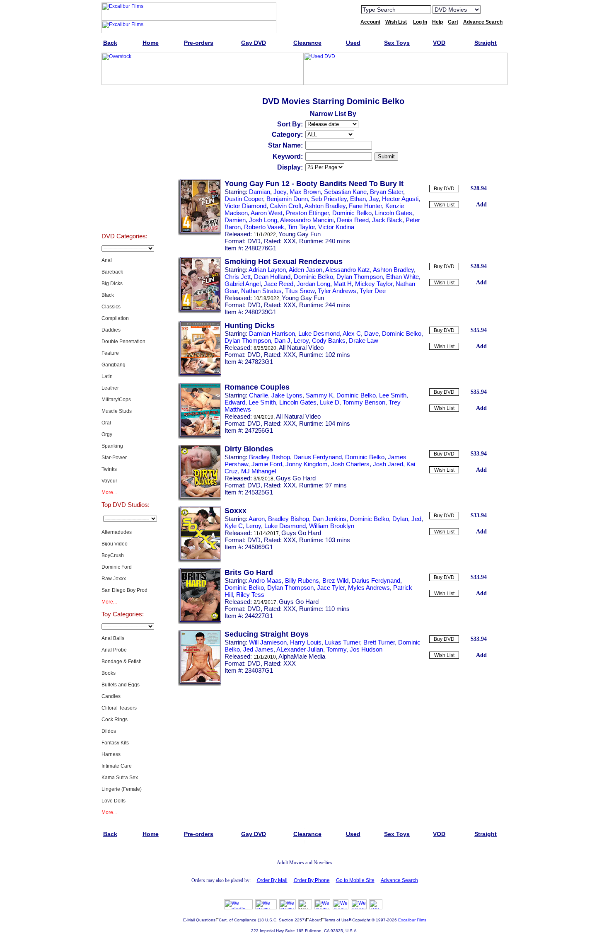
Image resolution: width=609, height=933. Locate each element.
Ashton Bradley (325, 205)
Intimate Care (117, 766)
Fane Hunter (365, 205)
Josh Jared (388, 464)
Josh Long (263, 219)
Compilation (115, 318)
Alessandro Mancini (307, 219)
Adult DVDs (124, 108)
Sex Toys (124, 212)
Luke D (329, 402)
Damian (259, 191)
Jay (374, 198)
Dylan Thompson (359, 276)
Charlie (258, 395)
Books (109, 673)
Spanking (112, 446)
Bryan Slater (386, 191)
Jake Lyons (286, 395)
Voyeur (109, 481)
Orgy (107, 434)
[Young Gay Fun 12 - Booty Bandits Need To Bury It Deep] (200, 234)
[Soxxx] (200, 561)
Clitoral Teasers (119, 708)
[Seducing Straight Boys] (200, 684)
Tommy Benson (364, 402)
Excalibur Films (412, 920)
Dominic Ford (117, 567)
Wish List (444, 205)
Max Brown (305, 191)
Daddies (111, 330)
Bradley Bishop (269, 456)
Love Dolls (114, 801)
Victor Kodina (336, 226)
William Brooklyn (331, 525)
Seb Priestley (329, 198)
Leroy (301, 340)
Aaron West (267, 212)
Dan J (282, 340)
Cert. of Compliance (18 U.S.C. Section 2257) (262, 920)
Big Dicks (112, 283)
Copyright (361, 920)
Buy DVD (444, 188)
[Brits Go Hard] (200, 622)
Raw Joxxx (114, 579)
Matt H (343, 283)
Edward (235, 402)
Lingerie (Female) (122, 789)
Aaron (257, 518)
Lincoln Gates (393, 212)
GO (492, 9)
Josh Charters (350, 464)
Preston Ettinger (307, 212)
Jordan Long (313, 283)
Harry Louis (305, 642)
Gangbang (114, 365)
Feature (110, 353)
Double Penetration (123, 341)
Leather (110, 388)
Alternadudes (117, 532)
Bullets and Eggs (121, 685)
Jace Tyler (331, 587)
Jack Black (387, 219)
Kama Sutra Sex (120, 777)
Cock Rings (115, 719)
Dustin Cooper (244, 198)
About (315, 920)
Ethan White (402, 276)
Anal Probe (114, 650)
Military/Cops (116, 399)
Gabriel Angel (243, 283)
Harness (111, 754)
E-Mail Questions (199, 920)
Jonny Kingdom (306, 464)
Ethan (358, 198)
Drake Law (363, 340)
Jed (416, 518)
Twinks (109, 469)
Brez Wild (335, 580)
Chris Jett (238, 276)
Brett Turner (379, 642)
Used (124, 191)
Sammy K (319, 395)
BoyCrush (113, 555)
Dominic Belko (352, 212)
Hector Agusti (400, 198)
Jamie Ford (266, 464)
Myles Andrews (369, 587)
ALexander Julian (299, 649)
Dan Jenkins (329, 518)
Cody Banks (329, 340)
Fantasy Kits (115, 743)
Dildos (109, 731)
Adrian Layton (267, 269)
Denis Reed (353, 219)
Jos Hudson (366, 649)
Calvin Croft (286, 205)
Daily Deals (124, 150)
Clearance (124, 171)
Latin (107, 376)
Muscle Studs (117, 411)
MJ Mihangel (258, 471)
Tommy (336, 649)
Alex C (352, 333)
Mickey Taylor (373, 283)
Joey (279, 191)
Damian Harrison (272, 333)
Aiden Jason (305, 269)
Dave (371, 333)
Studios (124, 129)
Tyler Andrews (337, 290)
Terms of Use (336, 920)
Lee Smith (392, 395)
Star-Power (114, 457)
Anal (107, 260)
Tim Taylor (301, 226)
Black (108, 295)
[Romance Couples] (200, 437)
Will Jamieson (268, 642)
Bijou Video (115, 544)
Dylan (400, 518)
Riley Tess (250, 594)
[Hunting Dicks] (200, 375)
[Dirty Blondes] (200, 499)
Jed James (258, 649)
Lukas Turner (342, 642)
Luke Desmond (319, 333)
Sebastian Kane (345, 191)
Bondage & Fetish (122, 661)
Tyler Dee (373, 290)
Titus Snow (299, 290)
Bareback (112, 272)
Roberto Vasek (264, 226)
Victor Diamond (245, 205)
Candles (111, 696)
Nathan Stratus (261, 290)
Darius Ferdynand (317, 456)
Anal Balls (113, 638)
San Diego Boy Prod (124, 590)
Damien (235, 219)
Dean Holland (272, 276)
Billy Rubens (302, 580)
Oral (106, 423)
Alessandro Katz (347, 269)
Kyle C (234, 525)
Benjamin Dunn (287, 198)
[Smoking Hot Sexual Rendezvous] (200, 312)
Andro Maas (265, 580)
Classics (111, 307)
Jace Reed (278, 283)
